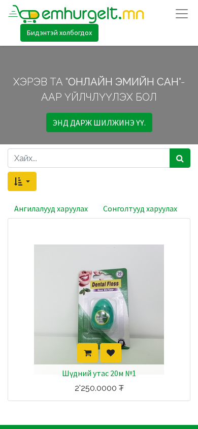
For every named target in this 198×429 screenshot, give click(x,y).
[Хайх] (180, 158)
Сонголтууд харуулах (140, 208)
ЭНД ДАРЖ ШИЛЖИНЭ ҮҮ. (99, 122)
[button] (22, 181)
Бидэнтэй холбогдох (59, 32)
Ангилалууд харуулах (51, 208)
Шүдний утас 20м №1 (99, 373)
